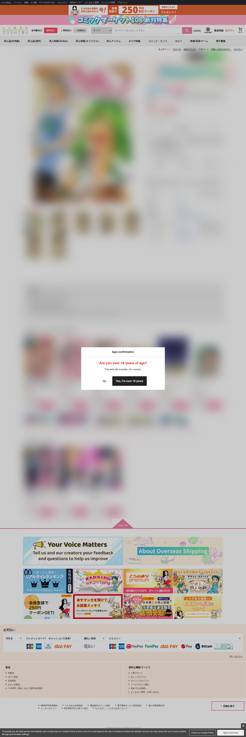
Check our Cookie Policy (202, 732)
